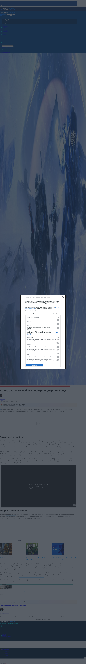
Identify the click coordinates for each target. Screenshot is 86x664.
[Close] (63, 297)
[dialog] (43, 332)
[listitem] (43, 317)
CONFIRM (34, 365)
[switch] (57, 320)
